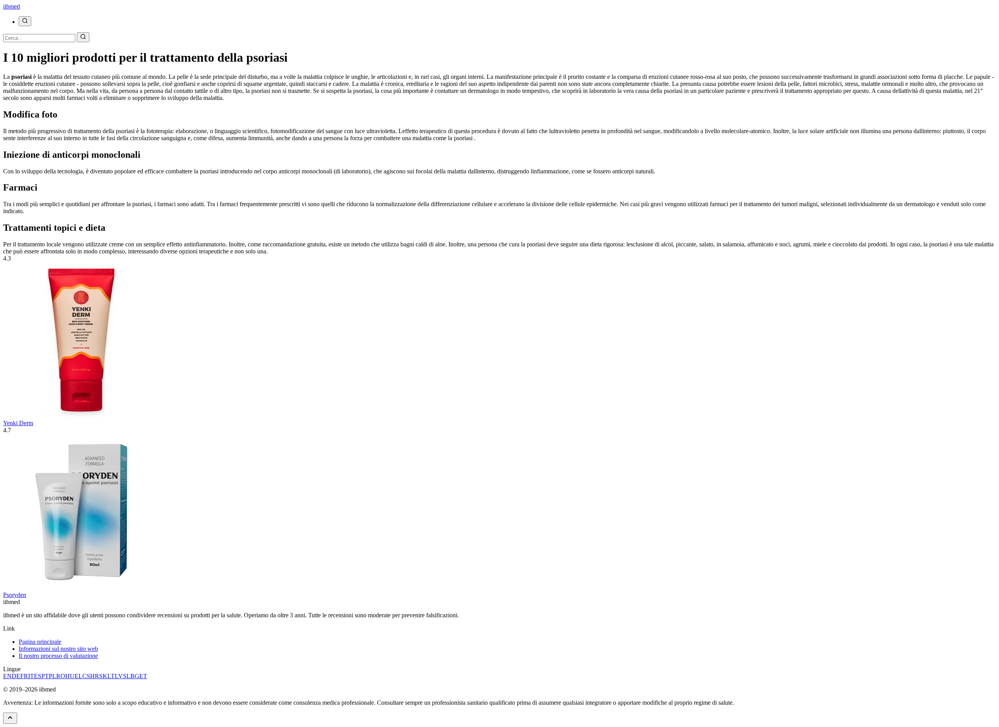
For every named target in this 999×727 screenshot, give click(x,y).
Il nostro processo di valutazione (58, 655)
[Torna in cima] (10, 718)
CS (86, 676)
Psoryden (14, 595)
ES (37, 676)
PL (52, 676)
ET (143, 676)
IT (31, 676)
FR (24, 676)
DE (16, 676)
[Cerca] (25, 21)
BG (134, 676)
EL (78, 676)
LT (111, 676)
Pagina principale (40, 641)
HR (94, 676)
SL (126, 676)
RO (60, 676)
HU (70, 676)
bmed (11, 6)
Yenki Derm (18, 423)
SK (103, 676)
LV (119, 676)
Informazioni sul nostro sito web (58, 648)
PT (45, 676)
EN (7, 676)
